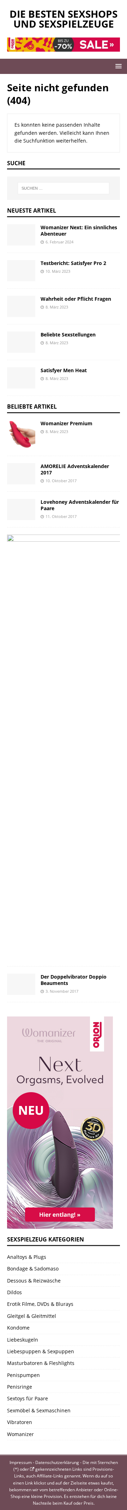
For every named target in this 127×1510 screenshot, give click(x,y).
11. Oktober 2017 (61, 516)
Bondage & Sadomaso (33, 1268)
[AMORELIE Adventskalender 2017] (21, 473)
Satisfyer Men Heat (64, 370)
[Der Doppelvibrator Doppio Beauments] (21, 984)
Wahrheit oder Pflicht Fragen (76, 298)
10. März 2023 (58, 271)
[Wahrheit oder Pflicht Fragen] (21, 306)
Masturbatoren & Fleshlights (40, 1363)
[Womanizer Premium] (21, 434)
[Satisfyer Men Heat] (21, 377)
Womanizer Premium (66, 423)
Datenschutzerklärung (57, 1462)
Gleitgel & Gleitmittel (31, 1316)
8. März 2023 (57, 307)
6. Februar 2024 (59, 241)
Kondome (18, 1327)
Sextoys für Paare (27, 1398)
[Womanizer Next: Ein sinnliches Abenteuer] (21, 235)
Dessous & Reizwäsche (34, 1280)
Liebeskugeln (22, 1339)
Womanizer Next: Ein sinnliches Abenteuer (79, 230)
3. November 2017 (62, 991)
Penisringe (19, 1386)
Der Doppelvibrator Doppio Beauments (74, 979)
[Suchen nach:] (63, 188)
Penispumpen (23, 1375)
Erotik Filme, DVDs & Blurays (40, 1304)
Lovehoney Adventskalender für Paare (80, 505)
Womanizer (20, 1434)
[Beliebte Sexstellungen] (21, 342)
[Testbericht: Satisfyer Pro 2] (21, 270)
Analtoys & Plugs (26, 1256)
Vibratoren (19, 1422)
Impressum (21, 1462)
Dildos (14, 1292)
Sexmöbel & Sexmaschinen (39, 1410)
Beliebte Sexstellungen (68, 334)
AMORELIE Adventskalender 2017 (75, 469)
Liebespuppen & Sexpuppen (40, 1351)
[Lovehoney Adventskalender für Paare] (21, 509)
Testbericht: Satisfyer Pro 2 (73, 263)
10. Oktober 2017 (61, 480)
